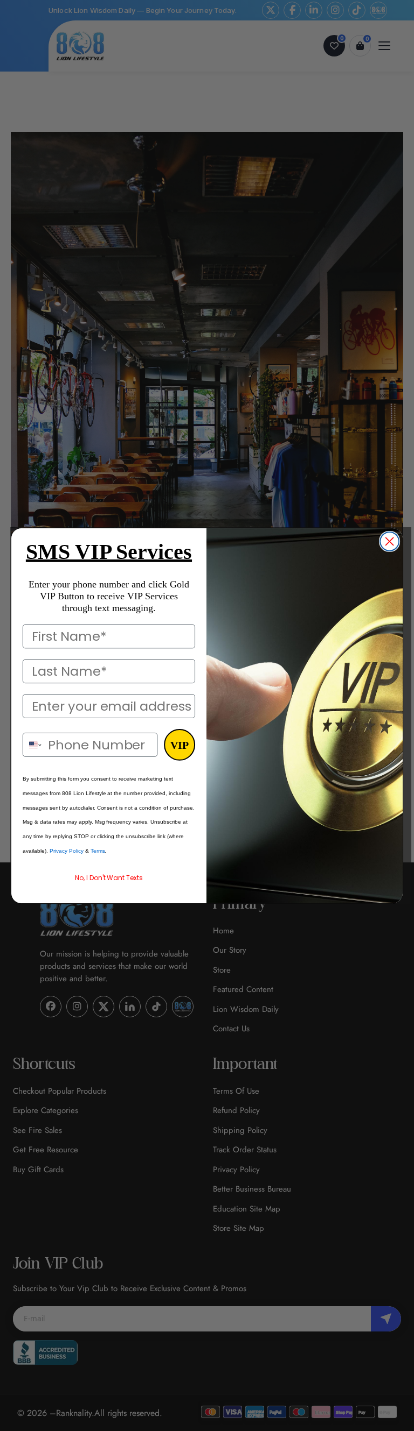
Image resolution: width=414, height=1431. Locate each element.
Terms (98, 851)
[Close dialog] (389, 541)
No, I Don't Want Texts (109, 877)
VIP (179, 744)
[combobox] (33, 744)
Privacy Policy (67, 851)
